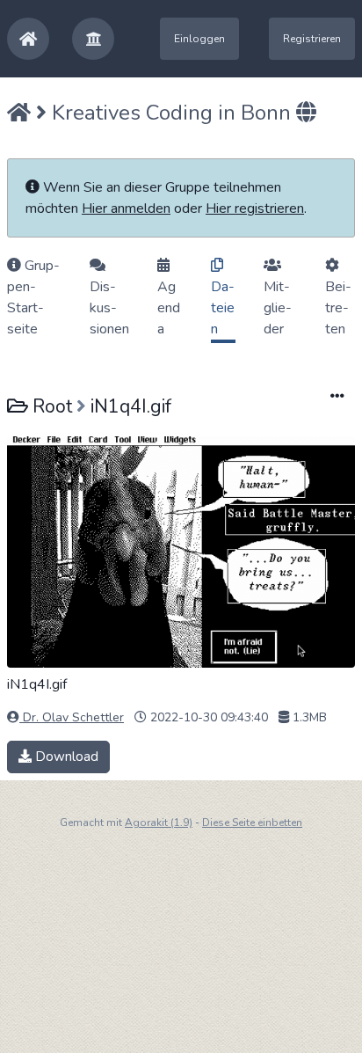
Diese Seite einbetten (252, 822)
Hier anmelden (126, 208)
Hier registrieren (255, 208)
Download (65, 756)
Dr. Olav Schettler (71, 717)
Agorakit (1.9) (158, 822)
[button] (93, 39)
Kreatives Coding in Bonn (171, 113)
